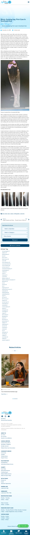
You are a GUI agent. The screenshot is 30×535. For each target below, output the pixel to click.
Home (2, 24)
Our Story (3, 434)
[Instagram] (5, 416)
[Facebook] (2, 416)
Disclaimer (3, 418)
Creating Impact (4, 472)
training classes (4, 456)
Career (2, 481)
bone (3, 213)
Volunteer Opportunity (6, 483)
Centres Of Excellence (5, 442)
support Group (4, 457)
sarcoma (22, 213)
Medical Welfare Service (6, 473)
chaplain (3, 454)
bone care (7, 213)
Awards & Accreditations (6, 438)
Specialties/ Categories (6, 444)
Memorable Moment (5, 470)
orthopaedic (17, 213)
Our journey (3, 436)
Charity (3, 467)
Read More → (4, 394)
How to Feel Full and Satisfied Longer (9, 391)
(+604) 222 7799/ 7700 (6, 492)
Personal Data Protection (6, 420)
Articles (7, 24)
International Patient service (7, 464)
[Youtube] (9, 416)
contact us (3, 480)
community (3, 452)
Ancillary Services (4, 446)
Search (16, 240)
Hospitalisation (4, 462)
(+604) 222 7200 (4, 488)
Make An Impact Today (6, 475)
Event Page (3, 468)
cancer (11, 213)
